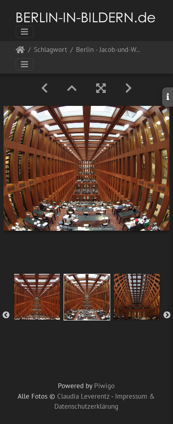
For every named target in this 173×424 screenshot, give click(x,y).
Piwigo (104, 385)
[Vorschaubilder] (72, 88)
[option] (37, 297)
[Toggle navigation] (24, 32)
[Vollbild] (100, 88)
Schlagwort (50, 50)
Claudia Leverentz (83, 396)
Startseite (20, 51)
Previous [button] (6, 315)
